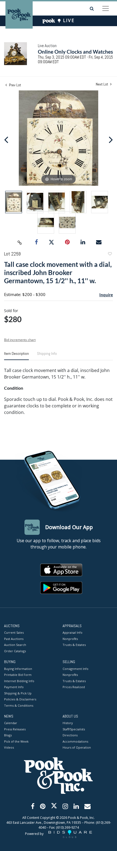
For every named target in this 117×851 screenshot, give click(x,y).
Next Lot (102, 84)
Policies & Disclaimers (20, 699)
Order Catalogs (15, 651)
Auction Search (15, 645)
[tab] (16, 355)
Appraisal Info (72, 632)
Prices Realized (74, 687)
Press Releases (15, 729)
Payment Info (14, 687)
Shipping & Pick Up (18, 693)
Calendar (10, 723)
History (68, 723)
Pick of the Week (16, 741)
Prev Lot (14, 85)
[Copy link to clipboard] (20, 242)
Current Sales (14, 632)
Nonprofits (70, 639)
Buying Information (18, 669)
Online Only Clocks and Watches (75, 51)
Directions (70, 735)
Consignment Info (75, 669)
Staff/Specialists (74, 729)
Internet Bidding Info (19, 681)
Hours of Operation (77, 747)
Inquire (106, 294)
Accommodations (75, 741)
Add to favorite (109, 254)
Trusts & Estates (74, 645)
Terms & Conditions (18, 705)
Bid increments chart (20, 339)
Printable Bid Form (18, 675)
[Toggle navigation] (105, 8)
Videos (9, 747)
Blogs (8, 735)
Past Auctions (13, 639)
